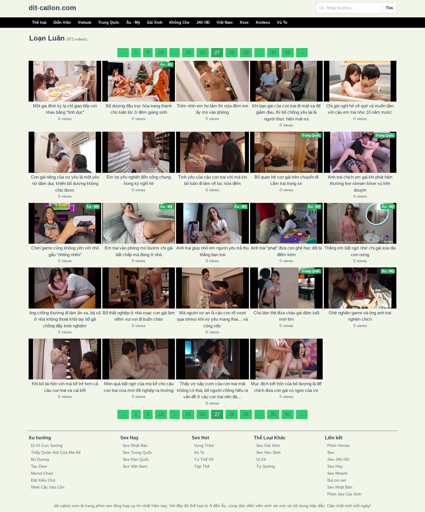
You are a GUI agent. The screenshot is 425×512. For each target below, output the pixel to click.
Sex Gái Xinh (268, 445)
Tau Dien (39, 466)
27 (217, 52)
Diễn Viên (62, 22)
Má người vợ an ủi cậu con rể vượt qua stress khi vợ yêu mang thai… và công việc (212, 319)
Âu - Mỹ (133, 22)
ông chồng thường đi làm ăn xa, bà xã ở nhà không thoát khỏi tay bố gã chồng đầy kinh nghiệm (65, 319)
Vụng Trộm (204, 445)
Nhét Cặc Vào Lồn (47, 487)
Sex (330, 452)
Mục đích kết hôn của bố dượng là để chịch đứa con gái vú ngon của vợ (286, 387)
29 (246, 52)
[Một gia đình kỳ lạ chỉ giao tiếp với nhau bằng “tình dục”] (65, 81)
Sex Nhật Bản (135, 445)
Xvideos (263, 22)
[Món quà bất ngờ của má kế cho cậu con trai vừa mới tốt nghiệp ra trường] (138, 359)
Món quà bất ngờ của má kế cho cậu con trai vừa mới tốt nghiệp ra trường (138, 387)
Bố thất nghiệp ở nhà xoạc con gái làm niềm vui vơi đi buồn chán (139, 316)
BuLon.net (336, 480)
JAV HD (203, 22)
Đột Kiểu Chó (43, 480)
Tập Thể (202, 466)
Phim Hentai (338, 445)
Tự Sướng (265, 466)
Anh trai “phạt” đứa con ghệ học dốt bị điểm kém (286, 251)
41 (287, 52)
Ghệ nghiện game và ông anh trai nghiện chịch (360, 316)
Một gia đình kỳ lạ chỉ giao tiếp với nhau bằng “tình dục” (65, 109)
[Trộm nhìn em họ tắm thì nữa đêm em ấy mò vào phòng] (212, 81)
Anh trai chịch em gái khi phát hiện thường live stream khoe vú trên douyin (360, 183)
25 (188, 52)
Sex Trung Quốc (137, 452)
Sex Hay (335, 466)
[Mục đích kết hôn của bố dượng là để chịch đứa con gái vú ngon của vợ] (286, 359)
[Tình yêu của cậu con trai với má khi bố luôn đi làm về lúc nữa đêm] (212, 152)
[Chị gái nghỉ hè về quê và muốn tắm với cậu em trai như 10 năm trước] (360, 81)
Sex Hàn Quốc (136, 459)
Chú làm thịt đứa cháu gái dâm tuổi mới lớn (286, 316)
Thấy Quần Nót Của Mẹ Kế (56, 452)
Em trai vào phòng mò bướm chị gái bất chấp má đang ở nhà (139, 251)
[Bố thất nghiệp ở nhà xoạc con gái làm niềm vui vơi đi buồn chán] (138, 287)
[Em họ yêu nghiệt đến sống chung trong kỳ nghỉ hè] (138, 152)
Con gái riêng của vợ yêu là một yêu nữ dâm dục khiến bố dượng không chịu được (65, 183)
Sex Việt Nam (135, 466)
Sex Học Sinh (268, 452)
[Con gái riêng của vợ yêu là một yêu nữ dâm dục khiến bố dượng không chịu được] (65, 152)
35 (273, 52)
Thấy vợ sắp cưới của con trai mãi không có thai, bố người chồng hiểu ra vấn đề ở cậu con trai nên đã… (212, 390)
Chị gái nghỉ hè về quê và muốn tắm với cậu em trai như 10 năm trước (360, 109)
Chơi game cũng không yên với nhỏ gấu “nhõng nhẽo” (65, 251)
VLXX (261, 459)
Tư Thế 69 (203, 459)
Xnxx (244, 22)
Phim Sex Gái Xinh (344, 494)
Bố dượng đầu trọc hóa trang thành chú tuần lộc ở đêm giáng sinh (139, 109)
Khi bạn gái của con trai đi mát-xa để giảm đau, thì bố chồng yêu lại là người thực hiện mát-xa (286, 112)
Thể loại (39, 22)
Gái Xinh (154, 22)
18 (161, 52)
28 (231, 52)
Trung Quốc (108, 22)
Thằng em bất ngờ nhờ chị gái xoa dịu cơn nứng (360, 251)
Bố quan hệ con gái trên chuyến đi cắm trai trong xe (286, 180)
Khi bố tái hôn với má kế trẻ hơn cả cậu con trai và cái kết (65, 387)
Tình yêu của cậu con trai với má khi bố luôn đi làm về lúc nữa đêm (212, 180)
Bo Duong (40, 459)
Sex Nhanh (337, 473)
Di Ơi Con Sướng (46, 445)
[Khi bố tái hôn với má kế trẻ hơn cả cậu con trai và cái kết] (65, 359)
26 (202, 52)
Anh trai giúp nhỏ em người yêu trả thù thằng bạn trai (212, 251)
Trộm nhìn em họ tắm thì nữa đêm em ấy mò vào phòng (212, 109)
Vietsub (84, 22)
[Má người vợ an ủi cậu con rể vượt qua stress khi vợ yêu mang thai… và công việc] (212, 287)
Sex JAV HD (338, 459)
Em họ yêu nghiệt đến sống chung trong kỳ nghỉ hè (139, 180)
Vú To (282, 22)
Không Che (179, 22)
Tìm (389, 7)
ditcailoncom (52, 8)
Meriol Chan (42, 473)
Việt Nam (225, 22)
